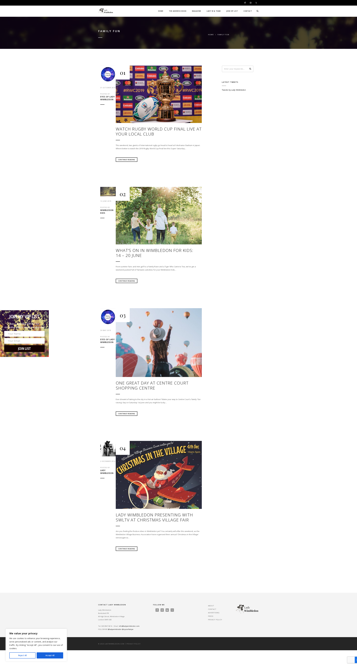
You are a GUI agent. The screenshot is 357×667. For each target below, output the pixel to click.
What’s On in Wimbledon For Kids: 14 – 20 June (154, 253)
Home (160, 11)
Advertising (213, 613)
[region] (36, 645)
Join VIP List (232, 11)
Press (210, 616)
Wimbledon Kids (107, 211)
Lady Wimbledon (107, 471)
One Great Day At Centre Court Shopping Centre (152, 385)
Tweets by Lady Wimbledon (234, 90)
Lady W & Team (214, 11)
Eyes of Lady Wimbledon (107, 98)
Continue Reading (126, 160)
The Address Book (177, 11)
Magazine (196, 11)
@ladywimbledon (115, 629)
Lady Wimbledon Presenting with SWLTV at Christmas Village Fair (154, 517)
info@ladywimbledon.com (129, 626)
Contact (247, 11)
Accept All (49, 655)
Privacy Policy (215, 620)
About (211, 606)
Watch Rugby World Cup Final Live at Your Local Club (159, 131)
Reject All (22, 655)
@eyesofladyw (127, 629)
